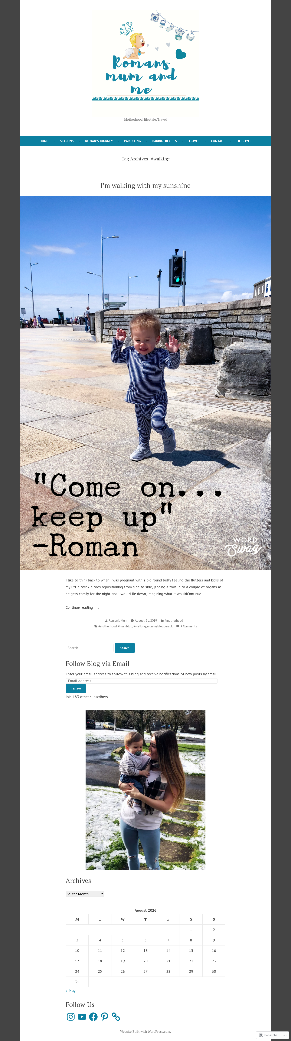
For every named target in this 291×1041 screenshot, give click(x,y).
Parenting (132, 141)
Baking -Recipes (164, 141)
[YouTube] (82, 1017)
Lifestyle (243, 141)
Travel (194, 141)
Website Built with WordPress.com (145, 1031)
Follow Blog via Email (98, 663)
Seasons (67, 141)
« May (70, 990)
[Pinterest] (104, 1017)
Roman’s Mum (118, 620)
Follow (76, 689)
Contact (218, 141)
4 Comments (188, 626)
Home (44, 141)
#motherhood (174, 620)
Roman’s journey (99, 141)
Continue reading (80, 608)
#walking (140, 626)
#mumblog (125, 626)
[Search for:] (90, 647)
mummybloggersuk (160, 626)
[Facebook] (93, 1017)
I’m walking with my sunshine (145, 185)
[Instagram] (71, 1017)
